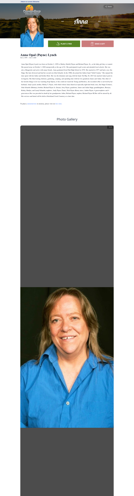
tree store (59, 104)
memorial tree (32, 104)
